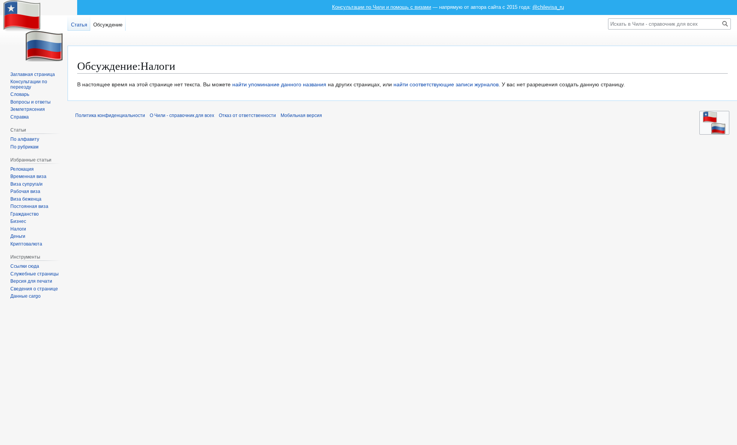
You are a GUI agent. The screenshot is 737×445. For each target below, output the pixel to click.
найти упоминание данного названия (279, 84)
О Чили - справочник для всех (182, 115)
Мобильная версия (301, 115)
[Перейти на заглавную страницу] (33, 30)
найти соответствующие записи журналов (446, 84)
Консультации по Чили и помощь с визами (381, 7)
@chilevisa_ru (548, 7)
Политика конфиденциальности (110, 115)
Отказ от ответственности (247, 115)
